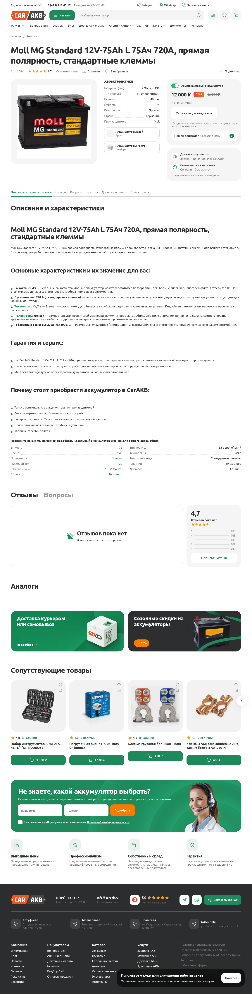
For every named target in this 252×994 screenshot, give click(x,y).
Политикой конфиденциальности (108, 822)
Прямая (117, 458)
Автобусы (99, 966)
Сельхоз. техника (104, 971)
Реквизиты (18, 976)
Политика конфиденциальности (202, 944)
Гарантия (142, 25)
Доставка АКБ (147, 961)
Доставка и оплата (91, 25)
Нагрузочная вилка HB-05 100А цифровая (94, 745)
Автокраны (99, 981)
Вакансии (158, 25)
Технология (22, 306)
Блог (71, 25)
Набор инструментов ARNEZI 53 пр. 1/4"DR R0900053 (36, 745)
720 (119, 463)
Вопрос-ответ (39, 25)
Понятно (231, 978)
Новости (16, 961)
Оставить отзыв (67, 71)
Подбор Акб (55, 971)
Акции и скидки (120, 25)
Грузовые (98, 955)
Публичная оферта (193, 965)
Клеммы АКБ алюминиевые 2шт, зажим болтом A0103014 (213, 745)
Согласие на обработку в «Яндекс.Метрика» (210, 954)
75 (120, 447)
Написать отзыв (214, 558)
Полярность (23, 315)
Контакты (196, 25)
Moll (119, 453)
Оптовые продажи (60, 976)
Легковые (99, 950)
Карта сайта (188, 960)
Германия (115, 474)
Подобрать (123, 810)
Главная (16, 36)
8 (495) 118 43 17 (59, 5)
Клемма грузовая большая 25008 (154, 744)
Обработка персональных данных (203, 949)
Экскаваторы (101, 976)
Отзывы (57, 25)
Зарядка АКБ (146, 950)
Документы (178, 25)
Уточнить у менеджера (194, 113)
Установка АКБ (147, 955)
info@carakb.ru (107, 897)
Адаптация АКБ (148, 966)
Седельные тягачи (105, 961)
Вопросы (58, 495)
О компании (19, 950)
